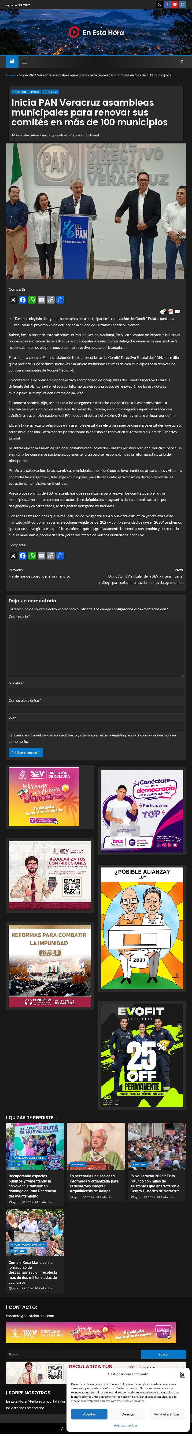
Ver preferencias (167, 1414)
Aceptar (89, 1414)
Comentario (19, 616)
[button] (182, 1374)
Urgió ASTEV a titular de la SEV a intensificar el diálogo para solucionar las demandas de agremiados (141, 576)
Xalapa (16, 1164)
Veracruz (140, 1164)
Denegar (128, 1414)
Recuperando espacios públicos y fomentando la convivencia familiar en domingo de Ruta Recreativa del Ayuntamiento (32, 1186)
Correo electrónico (25, 700)
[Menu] (24, 62)
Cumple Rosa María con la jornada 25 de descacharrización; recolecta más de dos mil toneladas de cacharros (33, 1272)
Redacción (23, 135)
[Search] (182, 61)
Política (51, 91)
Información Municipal (27, 1158)
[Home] (12, 61)
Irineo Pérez (39, 135)
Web (13, 718)
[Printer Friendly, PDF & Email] (170, 311)
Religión (78, 1164)
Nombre (17, 683)
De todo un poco (26, 91)
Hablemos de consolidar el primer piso (39, 572)
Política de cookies (125, 1425)
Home (11, 75)
